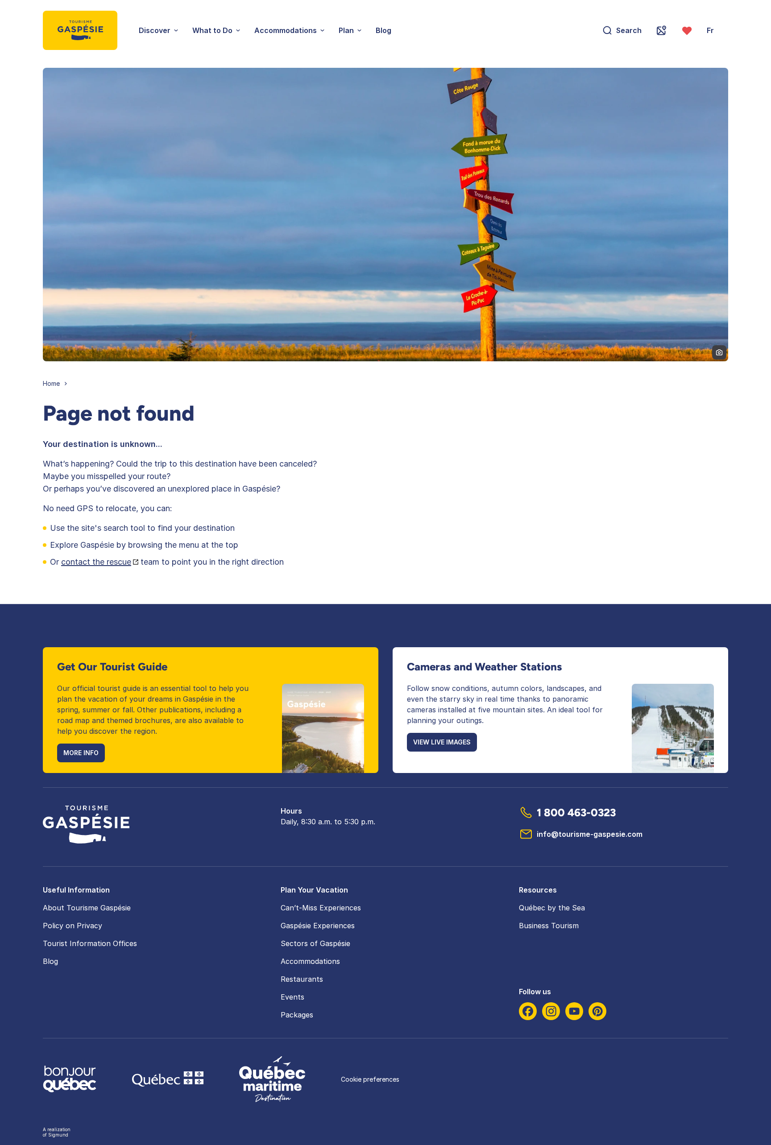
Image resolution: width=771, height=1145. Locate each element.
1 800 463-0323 (576, 812)
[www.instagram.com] (551, 1011)
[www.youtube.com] (574, 1011)
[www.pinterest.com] (597, 1011)
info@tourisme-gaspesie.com (589, 834)
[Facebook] (528, 1011)
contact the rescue (96, 561)
